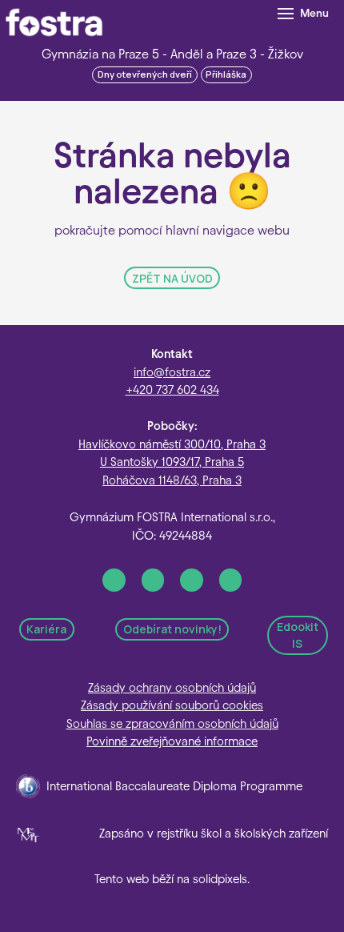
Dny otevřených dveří (145, 74)
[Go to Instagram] (153, 580)
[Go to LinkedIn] (191, 580)
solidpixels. (221, 879)
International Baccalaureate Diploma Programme (174, 786)
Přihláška (226, 74)
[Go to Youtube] (230, 580)
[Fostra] (54, 22)
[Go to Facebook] (114, 580)
